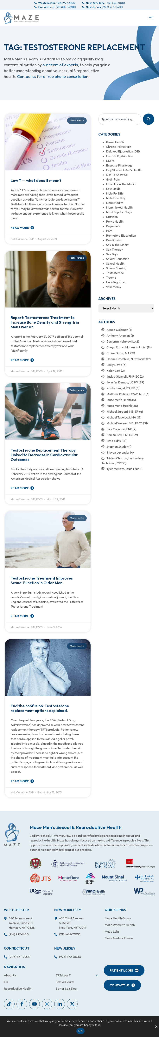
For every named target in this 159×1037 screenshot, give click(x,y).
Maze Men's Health (119, 400)
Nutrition (112, 217)
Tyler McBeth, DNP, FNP (122, 469)
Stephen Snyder (117, 446)
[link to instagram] (47, 1004)
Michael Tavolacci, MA (121, 417)
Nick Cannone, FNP (119, 429)
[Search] (148, 119)
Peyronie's (113, 226)
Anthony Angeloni (118, 335)
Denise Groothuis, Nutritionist (125, 359)
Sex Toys (112, 254)
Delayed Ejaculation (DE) (123, 151)
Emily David (114, 365)
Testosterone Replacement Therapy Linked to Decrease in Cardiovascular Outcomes (44, 455)
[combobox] (119, 119)
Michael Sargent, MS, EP (122, 411)
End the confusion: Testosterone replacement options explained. (40, 708)
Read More (20, 228)
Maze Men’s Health (119, 406)
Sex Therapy (114, 249)
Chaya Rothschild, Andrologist (126, 347)
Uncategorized (116, 282)
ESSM (110, 161)
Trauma (111, 277)
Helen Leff (113, 371)
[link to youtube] (9, 1004)
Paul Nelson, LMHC (119, 435)
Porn (109, 231)
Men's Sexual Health (119, 207)
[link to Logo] (21, 18)
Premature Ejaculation (121, 235)
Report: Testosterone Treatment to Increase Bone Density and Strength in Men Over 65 (45, 322)
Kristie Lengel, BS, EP (120, 388)
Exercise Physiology (119, 165)
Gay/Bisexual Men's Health (124, 170)
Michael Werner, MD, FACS (124, 423)
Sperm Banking (116, 268)
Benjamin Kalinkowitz (120, 341)
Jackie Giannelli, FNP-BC (122, 376)
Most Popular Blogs (119, 212)
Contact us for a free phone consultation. (53, 76)
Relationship (114, 240)
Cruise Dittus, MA (118, 353)
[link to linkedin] (59, 1004)
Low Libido (113, 189)
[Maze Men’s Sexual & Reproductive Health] (12, 834)
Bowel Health (115, 142)
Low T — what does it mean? (36, 180)
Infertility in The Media (121, 184)
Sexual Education (117, 259)
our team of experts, (61, 64)
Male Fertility (115, 193)
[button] (150, 18)
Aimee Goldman (117, 330)
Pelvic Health (115, 221)
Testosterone (115, 273)
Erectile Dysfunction (119, 156)
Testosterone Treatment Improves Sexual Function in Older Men (42, 580)
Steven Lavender (118, 452)
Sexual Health (115, 263)
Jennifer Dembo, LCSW (122, 382)
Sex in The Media (117, 245)
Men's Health (114, 203)
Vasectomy (113, 287)
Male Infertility (115, 198)
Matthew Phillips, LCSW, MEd (125, 394)
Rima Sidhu (113, 441)
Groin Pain (113, 179)
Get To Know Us (117, 175)
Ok (80, 1031)
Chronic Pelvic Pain (118, 147)
